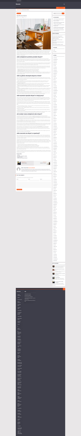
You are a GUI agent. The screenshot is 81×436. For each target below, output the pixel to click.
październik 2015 (55, 146)
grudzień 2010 (55, 237)
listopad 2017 (55, 107)
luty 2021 (54, 84)
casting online (19, 310)
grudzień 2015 (55, 143)
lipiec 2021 (54, 76)
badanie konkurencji (19, 295)
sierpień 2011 (55, 224)
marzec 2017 (54, 120)
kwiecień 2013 (55, 193)
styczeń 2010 (55, 254)
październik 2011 (55, 221)
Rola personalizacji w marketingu (29, 296)
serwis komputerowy (19, 401)
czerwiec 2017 (55, 115)
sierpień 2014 (55, 168)
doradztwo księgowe (19, 322)
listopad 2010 (55, 238)
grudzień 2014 (55, 162)
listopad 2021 (55, 70)
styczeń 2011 (55, 235)
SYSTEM (18, 155)
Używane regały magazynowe (20, 428)
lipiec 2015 (54, 151)
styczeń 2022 (55, 67)
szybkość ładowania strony (19, 423)
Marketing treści (19, 353)
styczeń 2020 (55, 104)
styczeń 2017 (55, 123)
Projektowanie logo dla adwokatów (19, 379)
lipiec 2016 (54, 132)
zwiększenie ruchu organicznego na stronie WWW (20, 432)
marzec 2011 (54, 232)
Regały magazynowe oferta (19, 393)
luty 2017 (54, 121)
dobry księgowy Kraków (20, 319)
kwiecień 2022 (55, 62)
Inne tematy (19, 13)
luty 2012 (54, 215)
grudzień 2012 (55, 199)
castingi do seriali (19, 308)
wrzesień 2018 (55, 106)
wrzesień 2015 (55, 148)
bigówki (19, 297)
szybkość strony (19, 419)
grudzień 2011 (55, 218)
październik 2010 (55, 240)
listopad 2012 (55, 201)
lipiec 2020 (54, 95)
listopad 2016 (55, 126)
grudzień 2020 (55, 87)
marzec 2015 (54, 157)
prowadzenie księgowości (19, 387)
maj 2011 (54, 229)
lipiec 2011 (54, 226)
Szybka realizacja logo (19, 416)
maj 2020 (54, 98)
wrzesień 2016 (55, 129)
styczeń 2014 (55, 179)
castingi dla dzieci (19, 305)
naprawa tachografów (19, 360)
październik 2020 (55, 90)
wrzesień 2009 (55, 260)
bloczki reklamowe (19, 302)
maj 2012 (54, 210)
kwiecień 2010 (55, 249)
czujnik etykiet (19, 316)
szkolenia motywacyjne (19, 411)
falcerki (19, 324)
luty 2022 (54, 65)
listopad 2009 (55, 257)
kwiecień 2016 (55, 137)
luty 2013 (54, 196)
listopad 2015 (55, 145)
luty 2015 (54, 159)
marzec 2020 (54, 101)
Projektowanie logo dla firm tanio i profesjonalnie (19, 383)
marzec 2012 (54, 213)
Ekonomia (18, 4)
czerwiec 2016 (55, 134)
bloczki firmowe (20, 299)
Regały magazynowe (19, 390)
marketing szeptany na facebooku (19, 349)
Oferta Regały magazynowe (19, 372)
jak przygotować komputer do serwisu (19, 332)
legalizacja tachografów (19, 339)
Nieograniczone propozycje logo (20, 363)
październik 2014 (55, 165)
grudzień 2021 (55, 68)
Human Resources (19, 329)
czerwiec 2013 (55, 190)
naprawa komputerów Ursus (19, 356)
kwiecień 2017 (55, 118)
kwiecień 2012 (55, 212)
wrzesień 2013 (55, 185)
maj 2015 (54, 154)
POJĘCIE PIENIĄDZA (57, 277)
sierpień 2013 (55, 187)
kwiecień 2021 (55, 81)
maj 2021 (54, 79)
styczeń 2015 (55, 160)
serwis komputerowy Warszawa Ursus (19, 405)
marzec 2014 (54, 176)
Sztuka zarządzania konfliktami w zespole (58, 44)
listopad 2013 (55, 182)
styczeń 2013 (55, 198)
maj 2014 (54, 173)
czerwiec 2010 (55, 246)
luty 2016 (54, 140)
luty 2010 (54, 252)
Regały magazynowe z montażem (20, 397)
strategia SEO (19, 408)
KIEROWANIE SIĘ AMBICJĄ (28, 295)
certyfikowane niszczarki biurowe (19, 313)
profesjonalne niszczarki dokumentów (19, 375)
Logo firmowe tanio (19, 346)
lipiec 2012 (54, 207)
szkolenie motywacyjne (19, 414)
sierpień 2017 (55, 112)
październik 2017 (55, 109)
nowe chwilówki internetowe (20, 366)
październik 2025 (55, 59)
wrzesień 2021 (55, 73)
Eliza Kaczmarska (31, 167)
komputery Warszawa (19, 336)
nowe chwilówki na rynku (20, 369)
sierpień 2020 (55, 93)
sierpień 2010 (55, 243)
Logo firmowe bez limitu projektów (19, 343)
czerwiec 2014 (55, 171)
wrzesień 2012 (55, 204)
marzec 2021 (54, 82)
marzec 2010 (54, 251)
